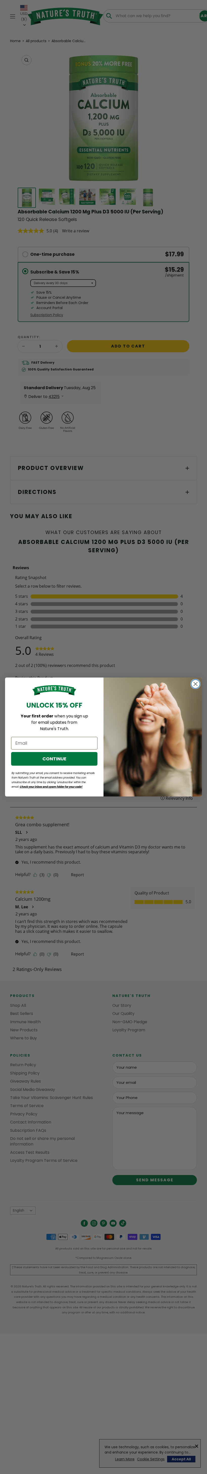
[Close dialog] (195, 684)
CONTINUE (54, 759)
